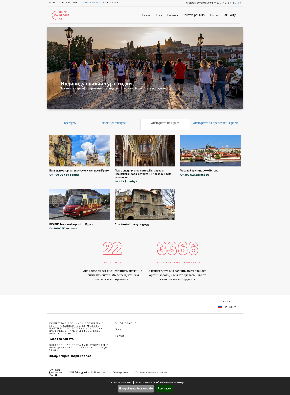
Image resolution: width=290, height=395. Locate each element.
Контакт (214, 15)
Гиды (159, 15)
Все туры (70, 123)
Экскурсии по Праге (165, 123)
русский (229, 306)
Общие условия (120, 372)
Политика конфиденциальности (151, 372)
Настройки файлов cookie (136, 388)
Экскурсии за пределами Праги (215, 123)
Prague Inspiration (94, 2)
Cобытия (172, 15)
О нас (238, 2)
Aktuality (230, 15)
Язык (227, 301)
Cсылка (146, 15)
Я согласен (164, 388)
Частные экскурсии (116, 123)
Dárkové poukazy (194, 15)
